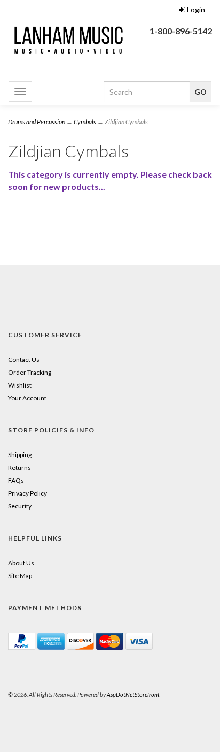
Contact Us (24, 359)
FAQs (16, 480)
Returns (19, 468)
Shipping (20, 455)
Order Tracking (29, 372)
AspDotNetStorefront (133, 694)
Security (20, 506)
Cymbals (85, 122)
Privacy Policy (27, 493)
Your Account (27, 398)
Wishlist (20, 385)
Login (196, 9)
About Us (21, 563)
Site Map (20, 576)
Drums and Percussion (36, 122)
